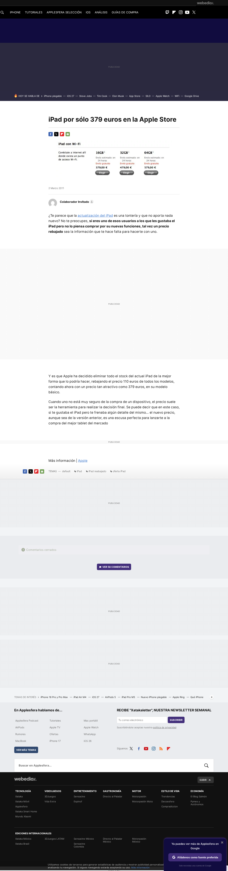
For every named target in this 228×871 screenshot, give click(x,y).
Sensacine (79, 796)
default (66, 471)
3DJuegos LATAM (54, 838)
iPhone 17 (55, 740)
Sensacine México (84, 838)
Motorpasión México (139, 840)
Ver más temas (26, 749)
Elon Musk (118, 96)
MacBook (20, 740)
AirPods (19, 727)
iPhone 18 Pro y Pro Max (54, 697)
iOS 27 (70, 96)
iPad (79, 471)
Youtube (187, 12)
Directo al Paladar (112, 796)
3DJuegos (50, 796)
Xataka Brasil (22, 843)
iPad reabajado (97, 471)
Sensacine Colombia (79, 845)
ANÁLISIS (101, 12)
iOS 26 (88, 740)
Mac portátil (91, 720)
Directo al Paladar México (112, 840)
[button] (76, 202)
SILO (148, 96)
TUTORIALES (33, 12)
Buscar (206, 765)
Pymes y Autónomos (197, 803)
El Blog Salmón (199, 796)
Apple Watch (163, 96)
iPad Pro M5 (129, 697)
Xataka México (23, 838)
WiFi (177, 96)
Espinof (78, 801)
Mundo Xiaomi (23, 816)
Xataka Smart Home (26, 811)
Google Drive (192, 96)
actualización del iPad (95, 216)
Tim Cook (102, 96)
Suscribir (176, 719)
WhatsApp (90, 734)
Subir (203, 779)
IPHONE (15, 12)
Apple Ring (179, 697)
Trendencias (168, 796)
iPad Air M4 (80, 697)
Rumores (20, 734)
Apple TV (55, 727)
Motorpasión (139, 796)
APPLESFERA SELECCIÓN (64, 12)
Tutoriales (55, 720)
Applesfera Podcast (26, 720)
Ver (115, 566)
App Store (134, 96)
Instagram (180, 12)
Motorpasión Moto (142, 801)
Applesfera (21, 806)
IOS (88, 12)
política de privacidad (164, 727)
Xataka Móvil (22, 801)
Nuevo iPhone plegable (154, 697)
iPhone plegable (53, 96)
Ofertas (54, 734)
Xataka (19, 796)
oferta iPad (119, 471)
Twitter (194, 12)
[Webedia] (205, 3)
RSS (161, 748)
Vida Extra (50, 801)
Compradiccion (169, 806)
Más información (140, 867)
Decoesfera (167, 801)
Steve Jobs (85, 96)
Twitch (167, 12)
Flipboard (174, 12)
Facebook (50, 134)
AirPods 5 (110, 697)
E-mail (68, 134)
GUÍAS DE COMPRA (125, 12)
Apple (82, 461)
